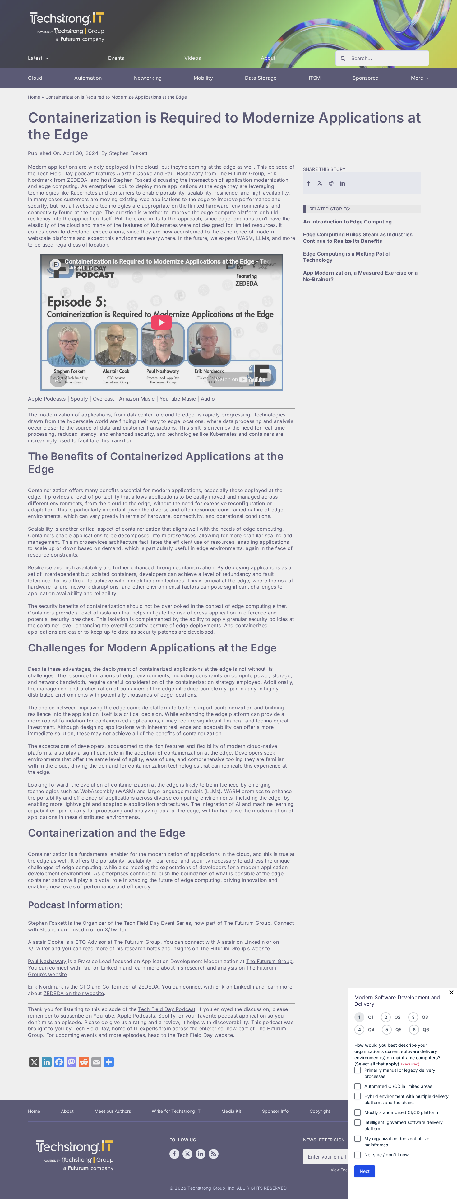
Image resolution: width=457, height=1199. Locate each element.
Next (365, 1171)
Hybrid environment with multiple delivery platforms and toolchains (406, 1099)
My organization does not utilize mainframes (396, 1141)
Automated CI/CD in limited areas (398, 1086)
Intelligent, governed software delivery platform (403, 1125)
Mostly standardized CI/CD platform (401, 1112)
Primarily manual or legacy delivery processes (399, 1073)
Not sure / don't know (386, 1154)
